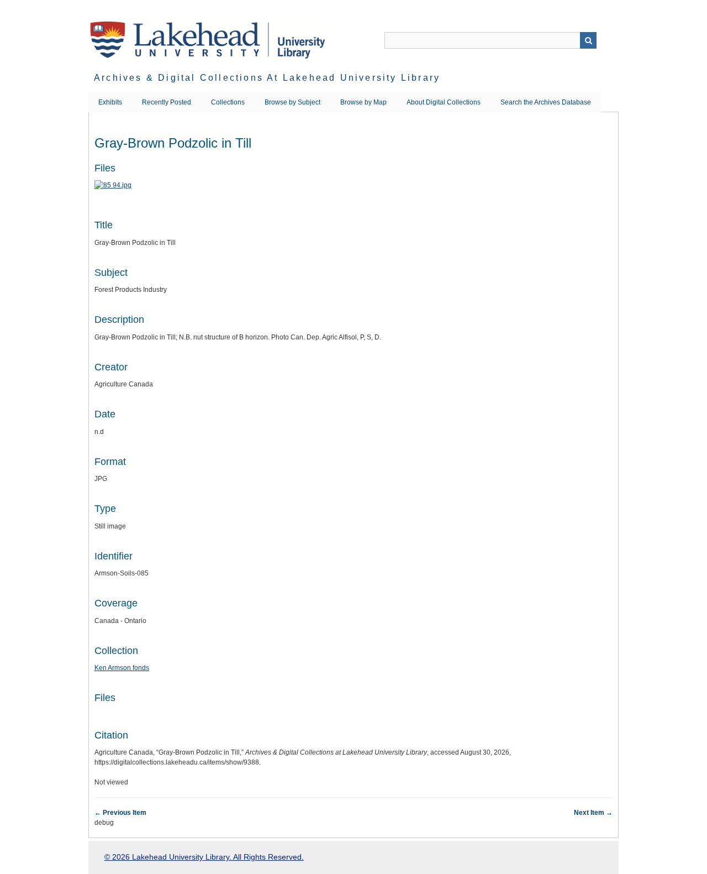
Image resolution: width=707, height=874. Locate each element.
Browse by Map (363, 102)
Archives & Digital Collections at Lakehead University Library (267, 77)
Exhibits (110, 102)
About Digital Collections (444, 102)
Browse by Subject (292, 102)
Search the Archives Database (545, 102)
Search (588, 40)
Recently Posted (166, 102)
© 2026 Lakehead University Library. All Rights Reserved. (204, 856)
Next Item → (593, 813)
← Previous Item (120, 813)
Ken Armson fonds (121, 668)
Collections (228, 102)
